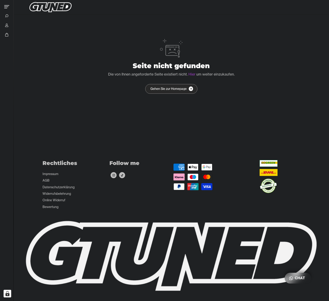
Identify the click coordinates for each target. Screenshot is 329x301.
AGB (46, 180)
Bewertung (50, 207)
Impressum (50, 174)
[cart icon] (6, 34)
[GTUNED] (50, 7)
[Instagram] (113, 175)
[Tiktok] (122, 175)
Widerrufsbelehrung (57, 193)
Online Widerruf (54, 200)
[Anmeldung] (6, 25)
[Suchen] (6, 16)
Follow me (124, 163)
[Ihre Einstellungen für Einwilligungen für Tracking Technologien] (7, 293)
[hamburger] (7, 7)
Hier (191, 74)
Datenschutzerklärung (59, 187)
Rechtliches (60, 163)
